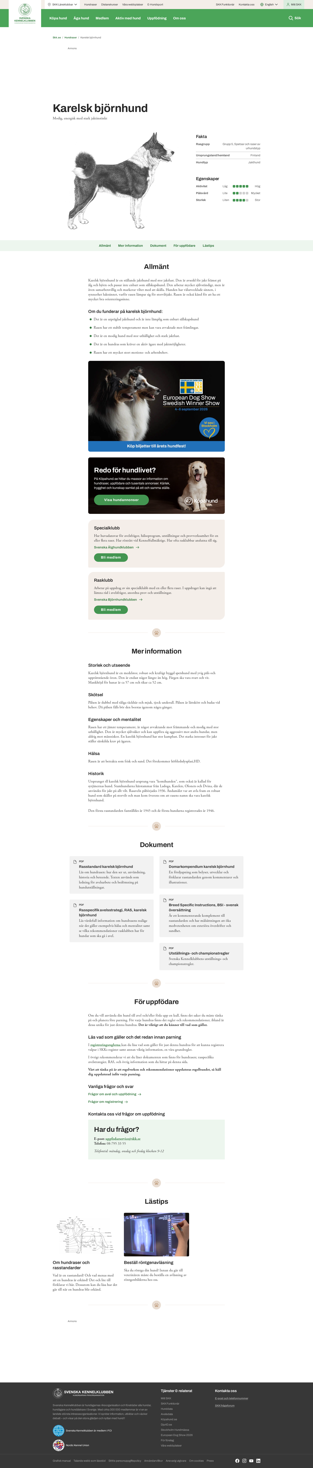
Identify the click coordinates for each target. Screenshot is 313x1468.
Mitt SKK (166, 1398)
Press (210, 1460)
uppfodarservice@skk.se (122, 1139)
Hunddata (167, 1408)
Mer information (130, 245)
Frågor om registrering (105, 1102)
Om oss (179, 18)
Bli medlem (111, 557)
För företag (167, 1440)
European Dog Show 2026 (177, 1435)
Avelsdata (167, 1414)
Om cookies (196, 1460)
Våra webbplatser (132, 4)
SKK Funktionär (225, 4)
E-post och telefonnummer (231, 1398)
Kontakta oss (246, 4)
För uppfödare (184, 245)
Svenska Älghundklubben (114, 547)
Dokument (158, 245)
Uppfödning (157, 18)
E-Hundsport (155, 4)
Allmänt (105, 245)
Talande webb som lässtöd (90, 1460)
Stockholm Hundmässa (175, 1429)
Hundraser (90, 4)
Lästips (208, 245)
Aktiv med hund (128, 18)
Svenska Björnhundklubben (116, 599)
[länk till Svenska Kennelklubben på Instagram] (244, 1461)
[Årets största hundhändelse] (156, 406)
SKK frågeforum (225, 1405)
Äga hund (81, 18)
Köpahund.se (169, 1419)
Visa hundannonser (121, 500)
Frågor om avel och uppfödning (112, 1094)
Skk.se (57, 37)
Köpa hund (58, 18)
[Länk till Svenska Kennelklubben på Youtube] (251, 1461)
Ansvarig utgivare (176, 1460)
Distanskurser (109, 4)
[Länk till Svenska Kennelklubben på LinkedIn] (258, 1461)
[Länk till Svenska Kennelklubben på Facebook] (237, 1461)
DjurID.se (166, 1424)
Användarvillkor (153, 1460)
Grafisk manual (62, 1460)
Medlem (102, 18)
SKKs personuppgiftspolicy (124, 1460)
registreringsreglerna (105, 1045)
